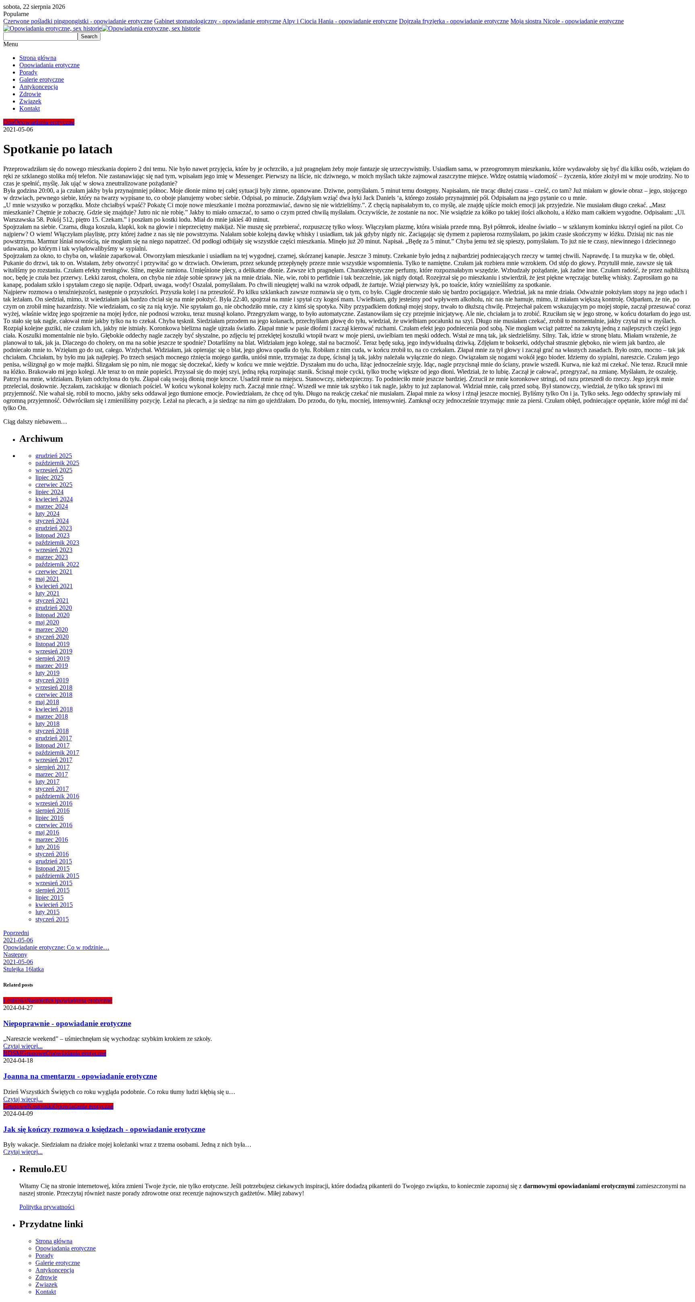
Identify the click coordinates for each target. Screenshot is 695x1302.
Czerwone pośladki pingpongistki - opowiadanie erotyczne (77, 21)
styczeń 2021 (52, 600)
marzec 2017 (51, 774)
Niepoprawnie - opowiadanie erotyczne (67, 1023)
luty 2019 (47, 673)
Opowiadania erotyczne (49, 65)
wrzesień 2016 (53, 803)
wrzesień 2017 (53, 759)
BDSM (12, 1053)
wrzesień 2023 (53, 549)
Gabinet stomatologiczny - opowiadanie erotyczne (217, 21)
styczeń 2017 (52, 788)
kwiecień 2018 (54, 709)
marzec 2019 (51, 665)
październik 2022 (57, 564)
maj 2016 (47, 832)
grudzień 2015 (53, 861)
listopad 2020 (52, 615)
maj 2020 (47, 622)
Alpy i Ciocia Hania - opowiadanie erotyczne (339, 21)
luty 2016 (47, 846)
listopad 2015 (52, 868)
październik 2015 (57, 875)
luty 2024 (47, 513)
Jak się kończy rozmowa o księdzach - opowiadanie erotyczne (104, 1129)
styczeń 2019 (52, 680)
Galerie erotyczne (41, 79)
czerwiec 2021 (53, 571)
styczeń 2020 (52, 636)
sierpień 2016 (52, 810)
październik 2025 (57, 462)
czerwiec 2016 (53, 825)
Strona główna (37, 57)
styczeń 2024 (52, 520)
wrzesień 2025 (53, 470)
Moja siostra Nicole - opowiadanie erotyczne (567, 21)
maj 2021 (47, 578)
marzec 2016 (51, 839)
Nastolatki (39, 1000)
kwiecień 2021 (54, 586)
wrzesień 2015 (53, 883)
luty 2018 (47, 723)
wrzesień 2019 (53, 651)
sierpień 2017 (52, 767)
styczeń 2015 (52, 919)
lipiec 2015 (49, 897)
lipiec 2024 (49, 491)
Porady (28, 72)
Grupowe (34, 1053)
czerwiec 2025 (53, 484)
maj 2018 (47, 701)
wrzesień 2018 (53, 687)
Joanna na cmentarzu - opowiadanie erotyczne (80, 1076)
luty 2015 (47, 912)
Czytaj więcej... (23, 1045)
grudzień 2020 (53, 607)
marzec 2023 (51, 557)
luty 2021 (47, 593)
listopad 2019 (52, 644)
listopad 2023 (52, 535)
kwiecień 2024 (54, 499)
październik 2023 (57, 542)
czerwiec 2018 (53, 694)
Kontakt (29, 108)
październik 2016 (57, 796)
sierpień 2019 (52, 658)
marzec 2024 (51, 506)
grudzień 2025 (53, 455)
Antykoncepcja (38, 86)
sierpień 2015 (52, 890)
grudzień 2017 (53, 738)
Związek (30, 101)
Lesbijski (14, 1000)
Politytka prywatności (46, 1206)
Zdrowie (30, 94)
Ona (8, 122)
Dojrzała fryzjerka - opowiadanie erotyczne (454, 21)
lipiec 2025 (49, 477)
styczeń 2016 (52, 854)
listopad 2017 (52, 745)
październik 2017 (57, 752)
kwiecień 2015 (54, 904)
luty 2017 (47, 781)
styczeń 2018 (52, 730)
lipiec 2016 (49, 817)
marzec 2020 (51, 629)
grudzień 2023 (53, 528)
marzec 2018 (51, 716)
